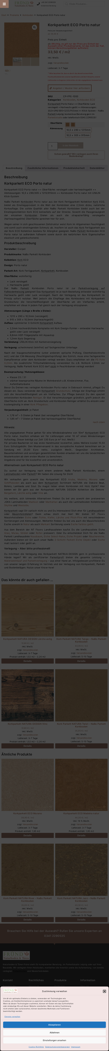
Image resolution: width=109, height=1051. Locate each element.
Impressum (75, 1047)
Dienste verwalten (12, 1016)
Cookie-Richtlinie (36, 1047)
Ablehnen (54, 1032)
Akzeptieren (54, 1024)
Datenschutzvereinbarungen (57, 1047)
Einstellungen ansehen (54, 1040)
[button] (104, 991)
